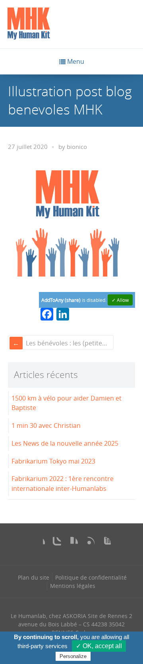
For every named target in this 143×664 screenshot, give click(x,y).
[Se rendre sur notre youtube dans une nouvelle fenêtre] (104, 543)
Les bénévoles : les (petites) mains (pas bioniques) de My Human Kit (69, 343)
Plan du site (33, 577)
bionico (77, 147)
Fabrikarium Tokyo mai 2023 (53, 461)
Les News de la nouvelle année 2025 (65, 443)
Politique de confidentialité (91, 577)
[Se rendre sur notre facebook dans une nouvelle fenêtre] (38, 543)
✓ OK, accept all (99, 646)
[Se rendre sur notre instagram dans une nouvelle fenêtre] (54, 543)
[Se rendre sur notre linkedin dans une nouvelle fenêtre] (71, 543)
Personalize (73, 656)
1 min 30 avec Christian (46, 425)
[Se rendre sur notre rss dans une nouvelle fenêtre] (88, 543)
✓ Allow (120, 300)
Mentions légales (72, 586)
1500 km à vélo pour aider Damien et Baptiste (67, 403)
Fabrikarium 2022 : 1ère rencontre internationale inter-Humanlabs (63, 483)
